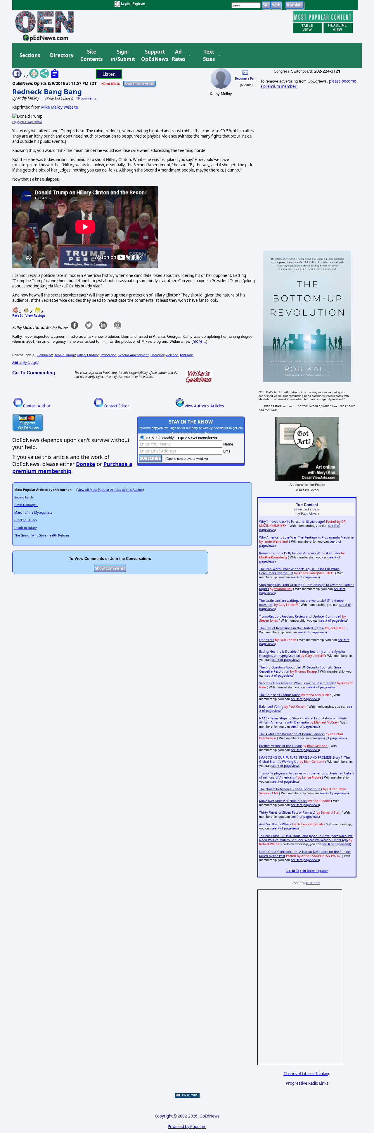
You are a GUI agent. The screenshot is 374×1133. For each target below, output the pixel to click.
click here (313, 883)
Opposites (266, 640)
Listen (109, 74)
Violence (172, 355)
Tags (186, 355)
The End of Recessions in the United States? (291, 628)
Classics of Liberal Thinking (306, 1073)
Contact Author (37, 406)
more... (199, 341)
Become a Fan (245, 78)
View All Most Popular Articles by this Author (110, 490)
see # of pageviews (305, 577)
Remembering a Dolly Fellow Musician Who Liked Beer (299, 553)
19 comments (86, 98)
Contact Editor (116, 406)
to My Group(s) (25, 363)
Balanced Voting (271, 707)
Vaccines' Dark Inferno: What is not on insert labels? (297, 683)
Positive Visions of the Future (280, 746)
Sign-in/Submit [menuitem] (122, 55)
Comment (44, 355)
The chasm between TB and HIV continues (290, 789)
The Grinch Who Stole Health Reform (41, 535)
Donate (85, 463)
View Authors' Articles (204, 406)
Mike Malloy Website (59, 107)
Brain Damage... (26, 505)
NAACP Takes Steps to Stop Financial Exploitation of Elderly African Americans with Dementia (303, 720)
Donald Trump (64, 355)
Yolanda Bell (283, 589)
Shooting (157, 355)
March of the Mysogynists (33, 512)
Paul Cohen (297, 707)
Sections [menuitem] (30, 55)
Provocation (108, 355)
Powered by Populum (187, 1126)
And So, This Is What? (275, 824)
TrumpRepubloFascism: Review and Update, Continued (300, 616)
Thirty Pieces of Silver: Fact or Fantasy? (287, 812)
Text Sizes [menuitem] (209, 55)
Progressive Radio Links (307, 1083)
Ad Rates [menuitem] (178, 55)
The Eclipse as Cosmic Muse (279, 695)
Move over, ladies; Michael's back (283, 801)
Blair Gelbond (317, 746)
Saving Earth (23, 497)
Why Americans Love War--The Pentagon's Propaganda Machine (306, 537)
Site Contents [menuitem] (91, 55)
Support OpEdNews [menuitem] (152, 55)
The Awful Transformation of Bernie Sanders (292, 734)
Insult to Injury (25, 528)
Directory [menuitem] (61, 55)
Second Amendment (133, 355)
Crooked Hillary (25, 520)
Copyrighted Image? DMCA (27, 122)
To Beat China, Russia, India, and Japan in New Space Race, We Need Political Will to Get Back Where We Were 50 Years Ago (306, 838)
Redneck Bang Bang (47, 91)
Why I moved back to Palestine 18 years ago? (292, 522)
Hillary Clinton (87, 355)
